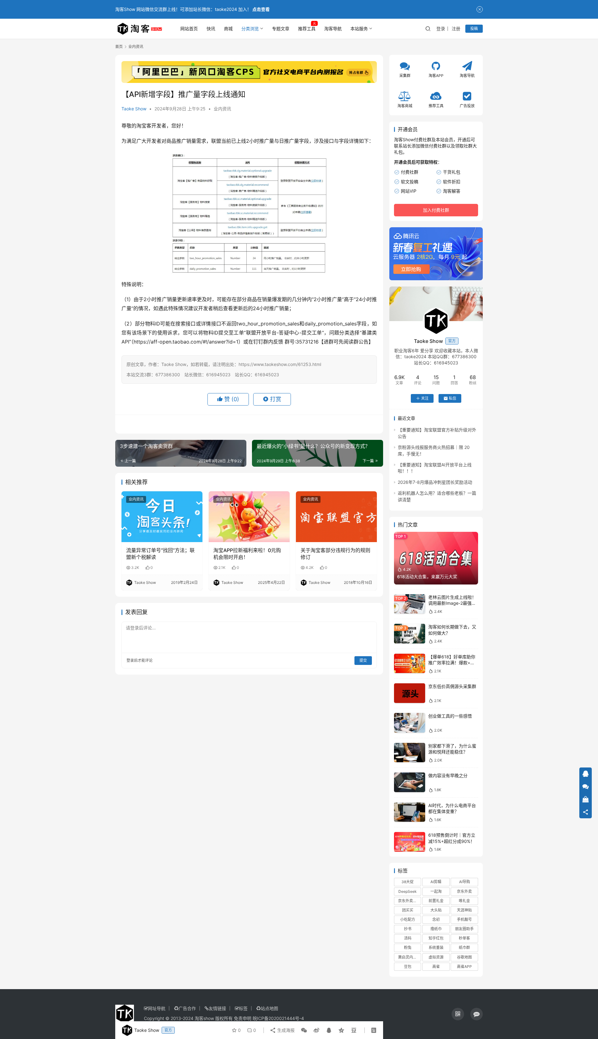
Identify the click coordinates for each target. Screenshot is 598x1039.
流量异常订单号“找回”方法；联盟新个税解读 (160, 553)
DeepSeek (407, 891)
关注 (425, 398)
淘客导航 (333, 28)
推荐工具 (307, 28)
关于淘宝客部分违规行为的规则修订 (335, 553)
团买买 (407, 910)
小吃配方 (407, 919)
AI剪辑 (435, 881)
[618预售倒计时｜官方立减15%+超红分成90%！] (409, 842)
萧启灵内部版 (409, 957)
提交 (363, 660)
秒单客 (464, 938)
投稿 (474, 28)
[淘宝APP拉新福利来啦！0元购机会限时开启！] (249, 516)
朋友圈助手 (464, 928)
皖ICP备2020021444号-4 (278, 1018)
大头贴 (436, 910)
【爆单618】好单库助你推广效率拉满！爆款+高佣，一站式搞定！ (451, 662)
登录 (440, 28)
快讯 (210, 28)
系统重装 (436, 947)
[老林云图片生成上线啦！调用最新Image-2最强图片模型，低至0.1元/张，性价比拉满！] (409, 604)
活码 (407, 938)
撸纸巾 (436, 928)
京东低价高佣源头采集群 (452, 686)
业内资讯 (222, 108)
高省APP (464, 966)
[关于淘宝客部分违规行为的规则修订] (336, 516)
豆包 (407, 966)
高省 (436, 966)
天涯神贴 (464, 910)
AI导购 (464, 881)
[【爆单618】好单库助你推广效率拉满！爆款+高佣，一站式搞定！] (409, 663)
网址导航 (156, 1008)
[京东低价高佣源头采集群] (409, 693)
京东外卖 (464, 891)
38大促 (407, 881)
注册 (456, 28)
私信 (452, 398)
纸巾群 (464, 947)
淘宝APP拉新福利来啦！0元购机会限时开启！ (247, 553)
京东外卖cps (408, 900)
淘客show (204, 1018)
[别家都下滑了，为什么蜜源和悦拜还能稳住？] (409, 752)
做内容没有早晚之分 (447, 775)
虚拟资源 (436, 957)
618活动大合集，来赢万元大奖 (427, 576)
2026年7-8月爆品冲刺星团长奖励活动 (435, 482)
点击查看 (261, 9)
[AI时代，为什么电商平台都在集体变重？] (409, 812)
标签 (243, 1008)
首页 (119, 46)
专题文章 (280, 28)
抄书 (407, 928)
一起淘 (436, 891)
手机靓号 (464, 919)
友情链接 (217, 1008)
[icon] (458, 1014)
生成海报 (285, 1030)
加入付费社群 (436, 210)
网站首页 (189, 28)
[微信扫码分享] (304, 1030)
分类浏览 (250, 28)
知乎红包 (436, 938)
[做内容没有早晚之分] (409, 782)
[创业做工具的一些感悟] (409, 723)
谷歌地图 (464, 957)
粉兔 (407, 947)
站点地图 (269, 1008)
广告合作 (187, 1008)
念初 (436, 919)
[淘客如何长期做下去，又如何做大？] (409, 633)
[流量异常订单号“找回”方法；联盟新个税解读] (161, 516)
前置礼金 (436, 900)
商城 (228, 28)
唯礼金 (464, 900)
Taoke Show (133, 108)
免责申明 (242, 1018)
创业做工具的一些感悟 (450, 716)
